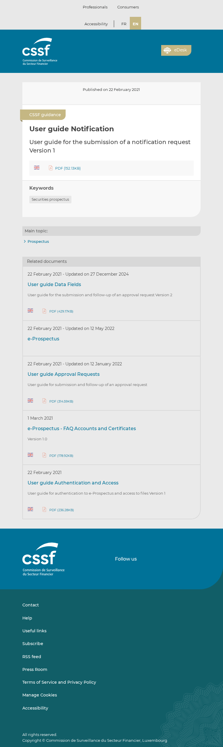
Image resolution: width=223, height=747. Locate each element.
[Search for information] (147, 53)
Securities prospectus (50, 199)
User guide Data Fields (54, 284)
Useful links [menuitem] (34, 630)
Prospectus (38, 241)
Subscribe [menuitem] (32, 643)
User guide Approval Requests (64, 374)
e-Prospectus (43, 339)
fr (123, 23)
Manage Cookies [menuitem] (39, 695)
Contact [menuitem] (30, 605)
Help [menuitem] (27, 618)
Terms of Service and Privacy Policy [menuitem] (59, 682)
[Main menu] (196, 49)
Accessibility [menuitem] (35, 708)
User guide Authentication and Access (73, 483)
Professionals (95, 7)
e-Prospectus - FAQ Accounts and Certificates (82, 428)
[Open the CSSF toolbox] (154, 53)
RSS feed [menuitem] (31, 656)
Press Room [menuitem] (34, 669)
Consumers (128, 7)
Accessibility (96, 23)
